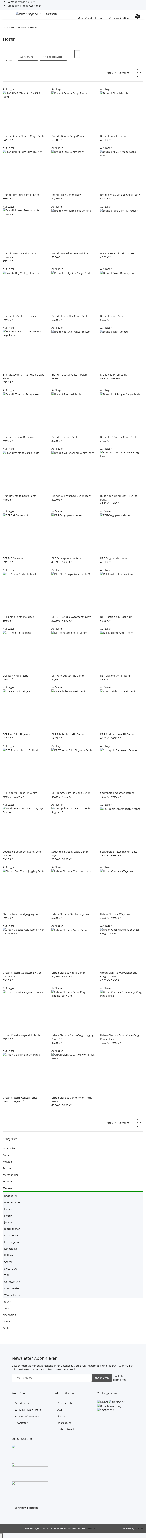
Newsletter (21, 1422)
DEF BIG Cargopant (14, 558)
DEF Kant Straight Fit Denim (67, 675)
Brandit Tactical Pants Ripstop (69, 374)
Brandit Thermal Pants (64, 437)
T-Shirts (9, 1275)
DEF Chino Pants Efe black (18, 616)
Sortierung (26, 56)
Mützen (7, 1161)
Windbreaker (12, 1288)
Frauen (7, 1301)
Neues (7, 1321)
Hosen (8, 1215)
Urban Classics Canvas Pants (20, 1097)
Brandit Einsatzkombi (113, 136)
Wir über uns (22, 1403)
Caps (6, 1155)
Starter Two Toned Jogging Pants (22, 914)
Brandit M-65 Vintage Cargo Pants (120, 194)
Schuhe (7, 1181)
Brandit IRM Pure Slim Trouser (21, 194)
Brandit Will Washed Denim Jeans (71, 495)
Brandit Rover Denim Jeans (116, 316)
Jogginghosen (12, 1229)
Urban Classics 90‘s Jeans (115, 914)
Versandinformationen (28, 1416)
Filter (9, 60)
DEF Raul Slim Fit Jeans (16, 734)
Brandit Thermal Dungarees (19, 437)
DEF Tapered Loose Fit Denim (20, 793)
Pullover (9, 1255)
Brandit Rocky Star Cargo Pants (69, 316)
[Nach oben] (1, 1535)
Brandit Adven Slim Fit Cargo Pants (23, 136)
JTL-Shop (139, 1528)
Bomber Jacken (13, 1202)
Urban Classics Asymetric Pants (21, 1035)
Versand (91, 1528)
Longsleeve (10, 1248)
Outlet (6, 1328)
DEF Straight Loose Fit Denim (117, 734)
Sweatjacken (11, 1268)
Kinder (7, 1308)
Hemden (9, 1209)
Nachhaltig (9, 1315)
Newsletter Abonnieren (119, 1377)
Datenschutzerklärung (74, 1365)
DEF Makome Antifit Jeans (115, 675)
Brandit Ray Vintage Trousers (20, 316)
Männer (7, 1188)
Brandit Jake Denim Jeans (66, 194)
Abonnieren (102, 1378)
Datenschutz (64, 1403)
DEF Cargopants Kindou (114, 558)
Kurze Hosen (11, 1235)
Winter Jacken (12, 1295)
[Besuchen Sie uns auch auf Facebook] (14, 1517)
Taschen (7, 1168)
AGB (59, 1409)
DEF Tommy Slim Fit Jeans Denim (70, 793)
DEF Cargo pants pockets (66, 558)
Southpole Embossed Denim (117, 793)
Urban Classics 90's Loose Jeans (70, 914)
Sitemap (62, 1416)
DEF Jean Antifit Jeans (15, 675)
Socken (8, 1262)
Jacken (8, 1222)
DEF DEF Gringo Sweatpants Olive (71, 616)
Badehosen (11, 1195)
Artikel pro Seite (52, 56)
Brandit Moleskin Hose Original (70, 253)
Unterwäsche (12, 1281)
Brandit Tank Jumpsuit (113, 374)
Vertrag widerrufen (26, 1507)
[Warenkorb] (137, 16)
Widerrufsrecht (66, 1429)
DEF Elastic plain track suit (116, 616)
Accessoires (10, 1148)
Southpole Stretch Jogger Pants (118, 851)
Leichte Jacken (12, 1242)
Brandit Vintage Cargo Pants (19, 495)
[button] (74, 14)
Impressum (64, 1422)
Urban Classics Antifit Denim (68, 972)
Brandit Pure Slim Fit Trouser (117, 253)
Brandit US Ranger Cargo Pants (118, 437)
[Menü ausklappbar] (7, 14)
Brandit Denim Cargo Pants (67, 136)
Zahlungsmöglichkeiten (28, 1409)
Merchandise (11, 1175)
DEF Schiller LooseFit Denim (67, 734)
